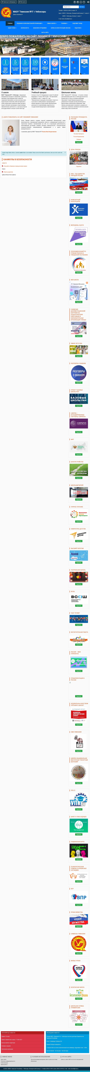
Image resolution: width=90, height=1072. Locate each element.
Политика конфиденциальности (8, 1061)
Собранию (78, 139)
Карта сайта (45, 32)
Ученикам (64, 23)
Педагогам (78, 28)
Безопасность (25, 28)
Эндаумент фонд (77, 23)
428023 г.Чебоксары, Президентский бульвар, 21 (73, 13)
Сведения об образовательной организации (29, 23)
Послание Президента (79, 133)
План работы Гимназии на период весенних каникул (15, 166)
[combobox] (71, 7)
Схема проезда (4, 1063)
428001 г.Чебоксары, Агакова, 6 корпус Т (71, 16)
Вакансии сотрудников (39, 28)
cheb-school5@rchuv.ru (67, 18)
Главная (10, 23)
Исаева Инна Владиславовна (49, 131)
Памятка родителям (8, 172)
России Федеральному (78, 136)
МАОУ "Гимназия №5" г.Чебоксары (29, 11)
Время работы (4, 1064)
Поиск (82, 7)
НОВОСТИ (4, 163)
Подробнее (78, 142)
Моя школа (23, 2)
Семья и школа (51, 23)
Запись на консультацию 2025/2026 (60, 28)
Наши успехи (11, 28)
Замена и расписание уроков (45, 68)
